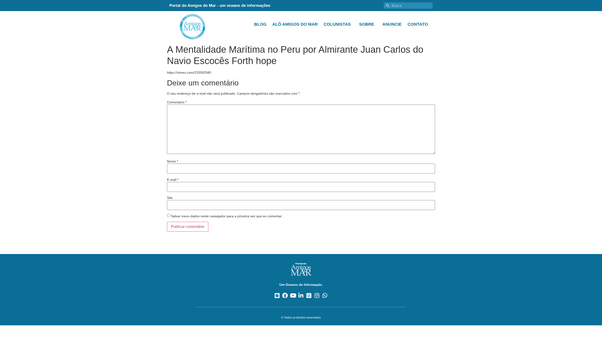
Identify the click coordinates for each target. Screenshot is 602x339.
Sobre (366, 24)
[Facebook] (285, 295)
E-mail (172, 179)
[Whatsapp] (324, 295)
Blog (260, 24)
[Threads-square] (308, 295)
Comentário (176, 102)
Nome (172, 161)
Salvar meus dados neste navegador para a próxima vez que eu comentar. (226, 216)
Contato (418, 24)
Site (170, 197)
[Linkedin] (301, 295)
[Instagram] (316, 295)
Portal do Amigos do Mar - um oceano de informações (219, 5)
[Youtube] (293, 295)
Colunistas (337, 24)
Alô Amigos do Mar (295, 24)
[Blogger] (277, 295)
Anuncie (392, 24)
